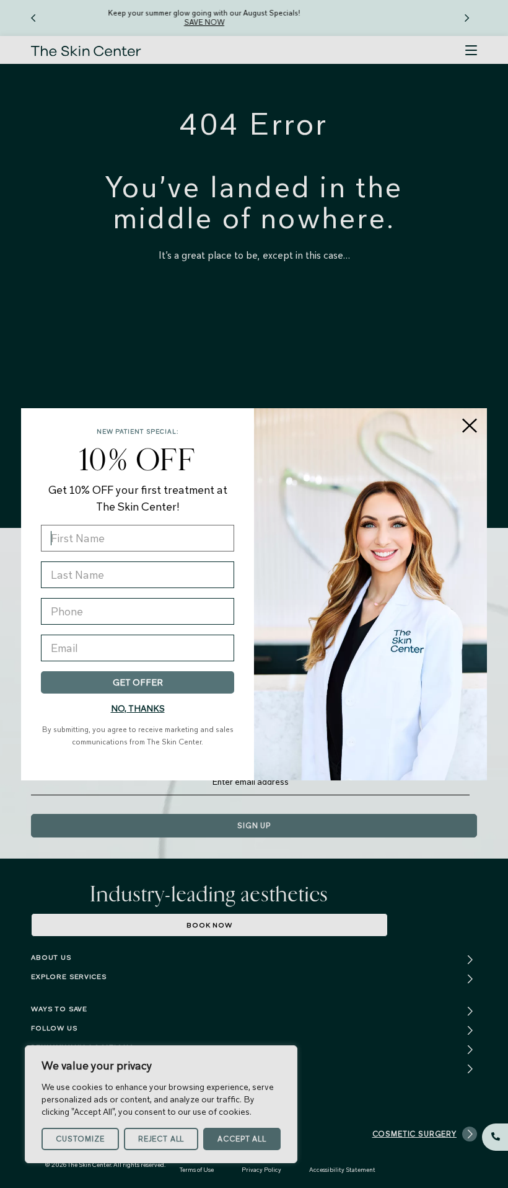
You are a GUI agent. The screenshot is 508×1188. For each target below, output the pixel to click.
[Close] (469, 425)
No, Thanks (138, 708)
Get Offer (138, 682)
